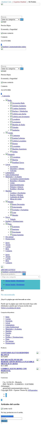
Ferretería (11, 154)
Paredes (10, 202)
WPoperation (32, 390)
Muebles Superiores (19, 149)
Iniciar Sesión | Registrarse (14, 281)
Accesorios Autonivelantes (19, 179)
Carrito (7, 247)
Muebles (8, 191)
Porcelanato (16, 232)
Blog (7, 249)
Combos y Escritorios (18, 193)
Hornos (15, 144)
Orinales (15, 127)
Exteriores (16, 227)
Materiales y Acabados (13, 177)
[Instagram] (6, 396)
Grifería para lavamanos (20, 117)
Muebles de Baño (18, 125)
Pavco (7, 217)
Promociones (10, 239)
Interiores (15, 229)
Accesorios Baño (18, 103)
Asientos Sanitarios (19, 106)
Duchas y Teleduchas (20, 111)
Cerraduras (16, 157)
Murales (15, 215)
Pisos (10, 224)
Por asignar (9, 237)
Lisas (14, 212)
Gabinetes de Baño (17, 197)
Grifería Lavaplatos (19, 141)
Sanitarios (15, 130)
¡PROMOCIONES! (8, 270)
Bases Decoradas (18, 204)
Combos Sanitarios (19, 108)
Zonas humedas (18, 235)
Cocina (10, 133)
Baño (10, 100)
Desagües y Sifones (17, 169)
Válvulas (13, 171)
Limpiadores (9, 173)
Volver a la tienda (7, 416)
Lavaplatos (16, 146)
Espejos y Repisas (16, 195)
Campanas (16, 135)
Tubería (12, 219)
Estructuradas (17, 207)
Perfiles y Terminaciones (14, 221)
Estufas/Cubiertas (18, 138)
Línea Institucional (12, 175)
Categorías (6, 96)
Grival (7, 164)
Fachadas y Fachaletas (20, 210)
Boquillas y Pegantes (17, 181)
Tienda (7, 245)
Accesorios (14, 167)
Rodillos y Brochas (17, 189)
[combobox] (20, 276)
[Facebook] (6, 394)
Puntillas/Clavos (18, 162)
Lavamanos (16, 122)
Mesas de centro (16, 199)
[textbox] (20, 277)
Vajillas (15, 152)
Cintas (12, 183)
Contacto (8, 251)
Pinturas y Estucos (16, 187)
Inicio (7, 243)
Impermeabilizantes (17, 185)
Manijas (15, 160)
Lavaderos (16, 119)
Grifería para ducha (19, 114)
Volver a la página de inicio (10, 308)
